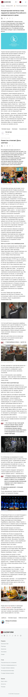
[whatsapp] (4, 18)
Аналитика (3, 649)
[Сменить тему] (21, 2)
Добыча (4, 617)
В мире (2, 654)
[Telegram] (7, 18)
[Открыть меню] (26, 2)
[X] (12, 18)
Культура (14, 129)
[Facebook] (10, 18)
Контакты (3, 684)
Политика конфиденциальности (9, 665)
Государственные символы (7, 668)
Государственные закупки (7, 673)
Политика (3, 646)
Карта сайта (4, 681)
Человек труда (6, 129)
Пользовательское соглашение (8, 662)
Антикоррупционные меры (7, 670)
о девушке (8, 607)
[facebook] (10, 635)
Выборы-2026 (9, 5)
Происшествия (4, 643)
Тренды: (3, 5)
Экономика (3, 651)
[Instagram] (2, 18)
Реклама (3, 686)
